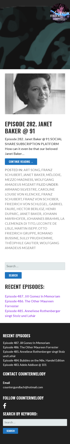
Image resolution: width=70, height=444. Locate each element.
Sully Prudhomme (36, 238)
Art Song (32, 170)
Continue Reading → (21, 162)
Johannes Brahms (43, 218)
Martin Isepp (25, 228)
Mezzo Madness (19, 179)
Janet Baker (34, 175)
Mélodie (53, 175)
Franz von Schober (40, 199)
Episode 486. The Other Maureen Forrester (30, 347)
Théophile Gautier (21, 243)
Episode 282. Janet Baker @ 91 (28, 127)
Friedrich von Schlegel (26, 204)
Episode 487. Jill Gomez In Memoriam (32, 296)
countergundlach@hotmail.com (23, 387)
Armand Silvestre (21, 189)
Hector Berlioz (30, 209)
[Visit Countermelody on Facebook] (4, 407)
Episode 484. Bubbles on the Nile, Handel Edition (33, 360)
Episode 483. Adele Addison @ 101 (24, 365)
